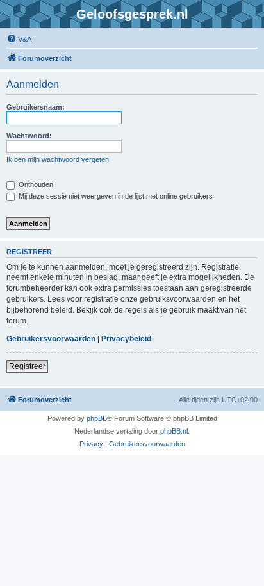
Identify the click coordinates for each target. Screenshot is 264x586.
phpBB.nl (174, 431)
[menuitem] (18, 39)
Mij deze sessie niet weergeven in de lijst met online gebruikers (115, 196)
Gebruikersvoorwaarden (50, 338)
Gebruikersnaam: (35, 107)
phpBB (97, 418)
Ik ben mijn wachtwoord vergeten (57, 159)
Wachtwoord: (29, 136)
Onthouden (35, 184)
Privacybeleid (126, 338)
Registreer (27, 366)
